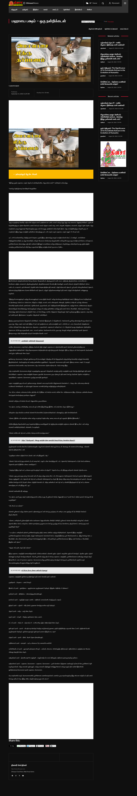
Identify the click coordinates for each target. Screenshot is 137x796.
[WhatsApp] (73, 93)
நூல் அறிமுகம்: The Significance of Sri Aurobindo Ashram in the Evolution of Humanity (112, 70)
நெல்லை (102, 87)
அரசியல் (102, 62)
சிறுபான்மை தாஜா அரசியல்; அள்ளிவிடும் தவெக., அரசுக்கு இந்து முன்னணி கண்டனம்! (111, 56)
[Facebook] (64, 93)
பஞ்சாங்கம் (103, 48)
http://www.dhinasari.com (18, 769)
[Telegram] (78, 93)
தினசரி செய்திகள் (14, 86)
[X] (69, 93)
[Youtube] (23, 775)
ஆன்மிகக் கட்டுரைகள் (111, 29)
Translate (111, 22)
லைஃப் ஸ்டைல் (124, 29)
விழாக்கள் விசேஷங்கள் (95, 29)
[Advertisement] (51, 114)
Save (83, 93)
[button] (103, 3)
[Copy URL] (87, 93)
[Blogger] (12, 775)
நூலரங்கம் (103, 75)
